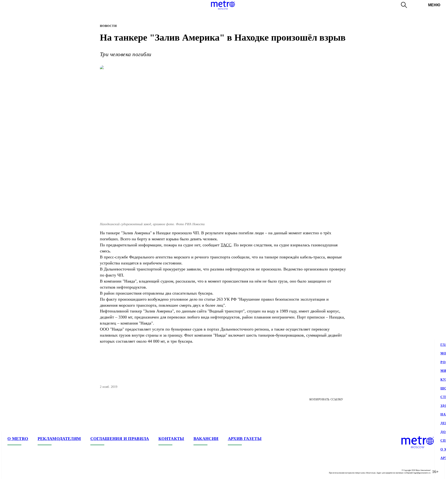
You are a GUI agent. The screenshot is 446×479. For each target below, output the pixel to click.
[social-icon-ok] (29, 471)
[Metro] (223, 5)
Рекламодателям (59, 438)
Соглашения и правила (119, 438)
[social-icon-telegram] (20, 471)
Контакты (171, 438)
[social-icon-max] (39, 471)
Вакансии (206, 438)
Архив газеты (245, 438)
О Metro (17, 438)
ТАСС (226, 245)
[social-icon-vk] (11, 471)
